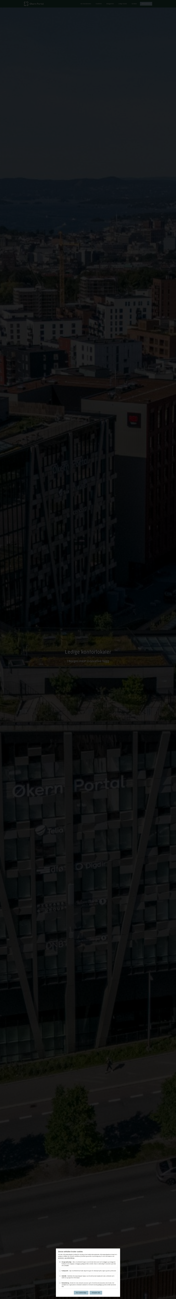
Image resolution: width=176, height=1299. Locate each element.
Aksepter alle (96, 1293)
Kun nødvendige (81, 1293)
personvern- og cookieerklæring (66, 1258)
